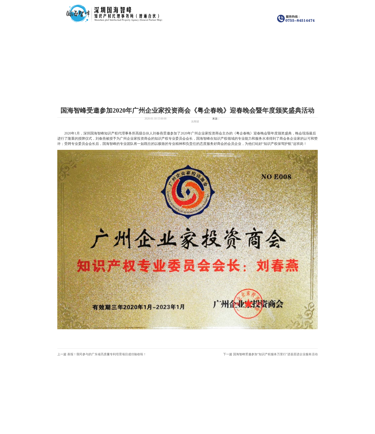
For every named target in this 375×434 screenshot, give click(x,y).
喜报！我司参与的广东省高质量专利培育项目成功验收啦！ (106, 354)
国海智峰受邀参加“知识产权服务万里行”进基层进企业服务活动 (275, 354)
